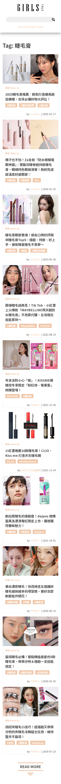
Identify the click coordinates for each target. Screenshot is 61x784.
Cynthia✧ (35, 114)
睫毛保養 (13, 602)
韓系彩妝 (27, 672)
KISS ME (13, 396)
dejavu (40, 531)
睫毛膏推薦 (28, 105)
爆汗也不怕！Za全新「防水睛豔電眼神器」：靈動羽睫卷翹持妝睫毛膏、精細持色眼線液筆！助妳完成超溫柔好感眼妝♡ (29, 166)
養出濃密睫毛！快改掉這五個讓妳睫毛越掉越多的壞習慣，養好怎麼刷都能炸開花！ (29, 591)
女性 (10, 742)
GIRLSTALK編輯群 (31, 470)
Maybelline (28, 326)
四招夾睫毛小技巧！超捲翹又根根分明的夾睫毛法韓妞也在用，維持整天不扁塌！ (29, 732)
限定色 (25, 531)
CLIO (11, 461)
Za (37, 180)
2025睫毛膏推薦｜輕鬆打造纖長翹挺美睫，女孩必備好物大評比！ (30, 96)
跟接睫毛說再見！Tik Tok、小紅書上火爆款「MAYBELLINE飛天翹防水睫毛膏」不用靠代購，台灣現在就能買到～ (30, 312)
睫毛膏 (12, 105)
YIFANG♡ (35, 405)
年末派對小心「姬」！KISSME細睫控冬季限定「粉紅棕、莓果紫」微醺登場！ (29, 385)
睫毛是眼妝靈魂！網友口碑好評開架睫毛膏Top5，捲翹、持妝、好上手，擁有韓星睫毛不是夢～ (30, 240)
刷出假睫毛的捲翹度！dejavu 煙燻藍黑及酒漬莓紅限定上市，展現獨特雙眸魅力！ (30, 521)
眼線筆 (25, 180)
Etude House (28, 461)
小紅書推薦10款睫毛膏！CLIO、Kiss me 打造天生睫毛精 (28, 453)
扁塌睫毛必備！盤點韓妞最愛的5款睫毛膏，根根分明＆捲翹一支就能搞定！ (30, 661)
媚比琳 (44, 105)
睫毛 (24, 250)
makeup (39, 742)
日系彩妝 (43, 672)
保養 (27, 602)
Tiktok (46, 326)
